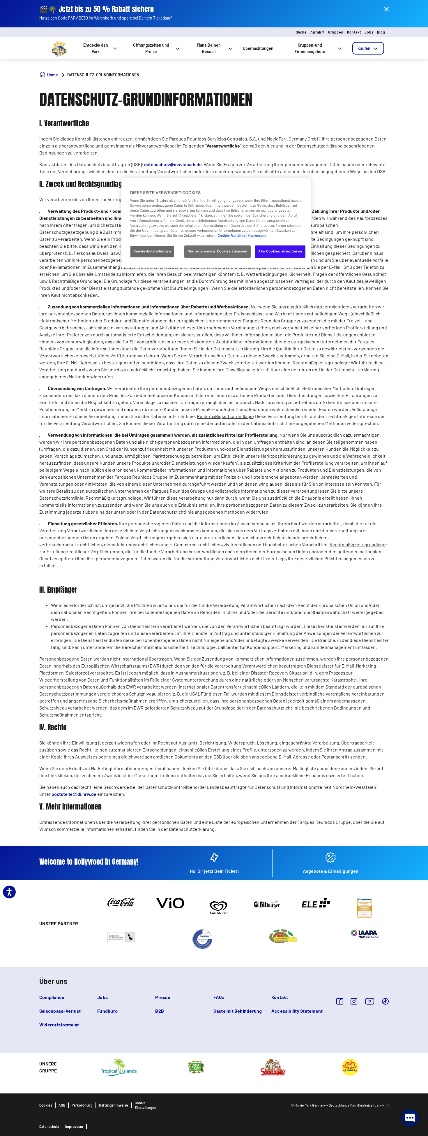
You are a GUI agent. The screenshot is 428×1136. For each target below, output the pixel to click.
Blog (381, 32)
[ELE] (316, 902)
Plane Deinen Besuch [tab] (209, 48)
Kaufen (364, 48)
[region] (216, 223)
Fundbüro (107, 1011)
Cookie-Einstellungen (145, 1105)
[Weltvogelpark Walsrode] (196, 1067)
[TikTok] (385, 1001)
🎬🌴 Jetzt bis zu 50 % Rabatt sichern (96, 9)
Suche (301, 32)
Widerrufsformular (59, 1024)
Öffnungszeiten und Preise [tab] (151, 48)
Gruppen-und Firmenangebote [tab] (310, 48)
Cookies (45, 1105)
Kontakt (354, 32)
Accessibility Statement (297, 1011)
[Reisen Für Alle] (121, 937)
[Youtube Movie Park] (369, 1001)
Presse (162, 997)
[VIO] (170, 902)
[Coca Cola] (121, 902)
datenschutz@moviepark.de (173, 164)
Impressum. (257, 235)
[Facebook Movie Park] (339, 1001)
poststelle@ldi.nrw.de (74, 794)
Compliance (51, 997)
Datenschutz (49, 1126)
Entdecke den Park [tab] (95, 48)
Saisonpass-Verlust (60, 1011)
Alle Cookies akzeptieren (280, 251)
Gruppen (336, 32)
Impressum (74, 1126)
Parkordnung (82, 1105)
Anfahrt (317, 32)
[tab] (368, 48)
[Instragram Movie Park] (354, 1001)
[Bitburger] (267, 904)
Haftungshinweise (113, 1105)
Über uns (53, 981)
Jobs (369, 32)
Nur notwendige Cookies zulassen (217, 251)
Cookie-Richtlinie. (231, 235)
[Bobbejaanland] (350, 1067)
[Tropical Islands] (118, 1067)
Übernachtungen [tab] (258, 48)
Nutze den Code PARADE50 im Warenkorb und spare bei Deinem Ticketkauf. (106, 17)
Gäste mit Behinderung (237, 1011)
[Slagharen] (273, 1067)
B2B (159, 1011)
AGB (62, 1105)
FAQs (218, 997)
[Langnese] (218, 907)
